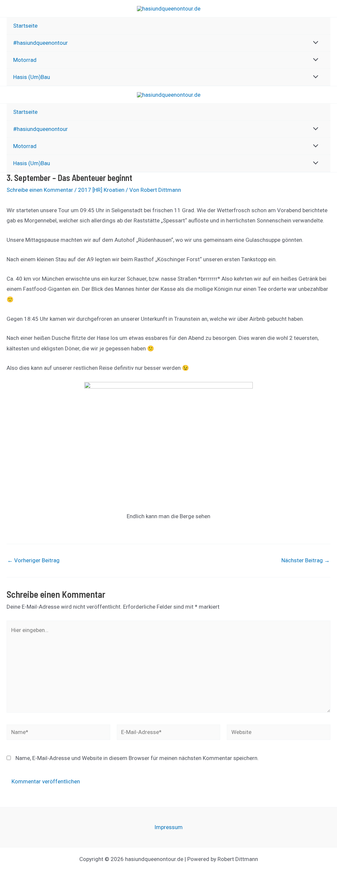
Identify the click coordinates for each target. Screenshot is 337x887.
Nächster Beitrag (305, 560)
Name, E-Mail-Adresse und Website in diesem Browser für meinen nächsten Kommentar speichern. (137, 758)
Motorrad (25, 60)
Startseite (25, 25)
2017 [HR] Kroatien (101, 190)
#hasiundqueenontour (40, 42)
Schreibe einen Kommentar (40, 190)
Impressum (168, 827)
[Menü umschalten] (314, 43)
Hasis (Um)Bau (31, 77)
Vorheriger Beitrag (33, 560)
